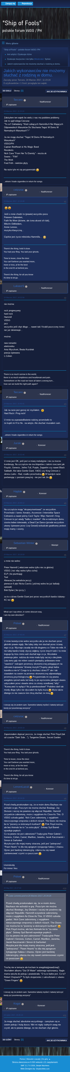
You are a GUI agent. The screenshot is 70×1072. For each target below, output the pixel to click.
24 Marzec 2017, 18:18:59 (14, 554)
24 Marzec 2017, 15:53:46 (14, 455)
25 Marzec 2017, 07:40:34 (14, 635)
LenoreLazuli (21, 786)
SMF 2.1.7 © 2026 (28, 1065)
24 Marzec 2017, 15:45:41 (14, 404)
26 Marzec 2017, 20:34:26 (14, 798)
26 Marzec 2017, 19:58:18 (14, 728)
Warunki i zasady (33, 1059)
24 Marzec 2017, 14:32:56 (14, 297)
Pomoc (22, 1059)
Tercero (18, 99)
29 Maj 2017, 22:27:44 (12, 888)
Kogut (17, 1003)
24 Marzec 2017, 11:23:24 (14, 111)
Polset (17, 623)
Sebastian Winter (24, 543)
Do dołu (7, 91)
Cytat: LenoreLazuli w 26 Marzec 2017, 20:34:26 (29, 896)
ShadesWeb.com (42, 1069)
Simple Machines (42, 1065)
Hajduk (18, 491)
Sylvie (47, 59)
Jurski (17, 443)
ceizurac (19, 189)
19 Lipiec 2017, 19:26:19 (13, 1015)
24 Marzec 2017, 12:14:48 (14, 201)
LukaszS (19, 286)
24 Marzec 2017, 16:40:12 (14, 503)
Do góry (7, 1040)
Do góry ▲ (46, 1059)
